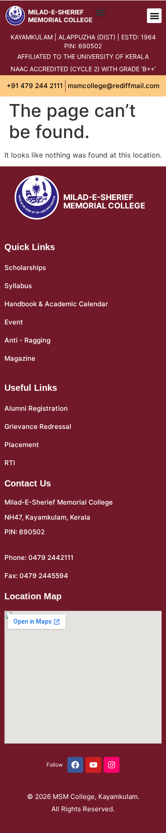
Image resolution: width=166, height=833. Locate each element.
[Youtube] (93, 765)
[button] (154, 15)
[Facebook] (75, 765)
